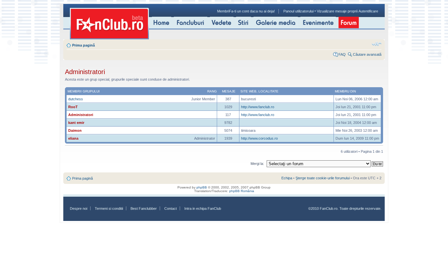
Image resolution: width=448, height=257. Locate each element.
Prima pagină (83, 45)
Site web (248, 91)
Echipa (286, 178)
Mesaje (228, 91)
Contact (170, 208)
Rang (212, 91)
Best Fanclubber (144, 208)
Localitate (268, 91)
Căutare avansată (367, 54)
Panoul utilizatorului (298, 11)
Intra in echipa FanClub (202, 208)
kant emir (76, 123)
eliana (73, 138)
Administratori (80, 115)
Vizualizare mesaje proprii (337, 11)
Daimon (75, 130)
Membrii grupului (84, 91)
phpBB (201, 187)
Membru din (345, 91)
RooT (73, 107)
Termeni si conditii (109, 208)
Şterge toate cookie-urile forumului (322, 178)
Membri (223, 11)
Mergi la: (257, 164)
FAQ (342, 54)
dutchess (75, 99)
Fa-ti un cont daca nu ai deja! (252, 11)
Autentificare (368, 11)
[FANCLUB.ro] (109, 23)
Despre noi (78, 208)
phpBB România (241, 191)
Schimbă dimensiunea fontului (376, 44)
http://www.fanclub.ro (257, 107)
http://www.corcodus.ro (259, 138)
